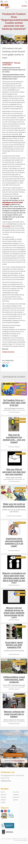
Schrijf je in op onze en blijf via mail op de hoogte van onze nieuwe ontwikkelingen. (14, 740)
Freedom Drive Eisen (8, 352)
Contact (15, 800)
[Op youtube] (5, 811)
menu (25, 6)
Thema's (3, 797)
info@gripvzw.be (6, 781)
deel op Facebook (3, 365)
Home (3, 792)
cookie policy (15, 838)
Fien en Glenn (6, 226)
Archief (3, 802)
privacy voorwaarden (18, 760)
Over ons (3, 794)
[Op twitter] (8, 811)
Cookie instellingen (22, 838)
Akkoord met (14, 760)
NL (26, 1)
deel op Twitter (7, 365)
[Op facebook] (2, 811)
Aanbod (3, 800)
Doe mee (16, 792)
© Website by (20, 840)
